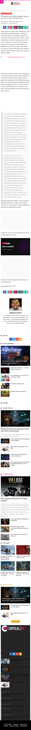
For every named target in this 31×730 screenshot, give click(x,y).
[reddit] (12, 27)
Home (2, 10)
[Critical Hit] (15, 2)
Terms (6, 726)
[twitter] (7, 27)
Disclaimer (23, 726)
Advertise (23, 724)
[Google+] (17, 339)
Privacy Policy (14, 726)
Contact (16, 724)
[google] (10, 27)
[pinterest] (15, 27)
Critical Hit (7, 724)
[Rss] (20, 339)
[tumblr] (21, 27)
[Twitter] (13, 339)
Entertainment (8, 10)
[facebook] (4, 27)
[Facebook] (10, 339)
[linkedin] (18, 27)
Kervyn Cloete (5, 21)
